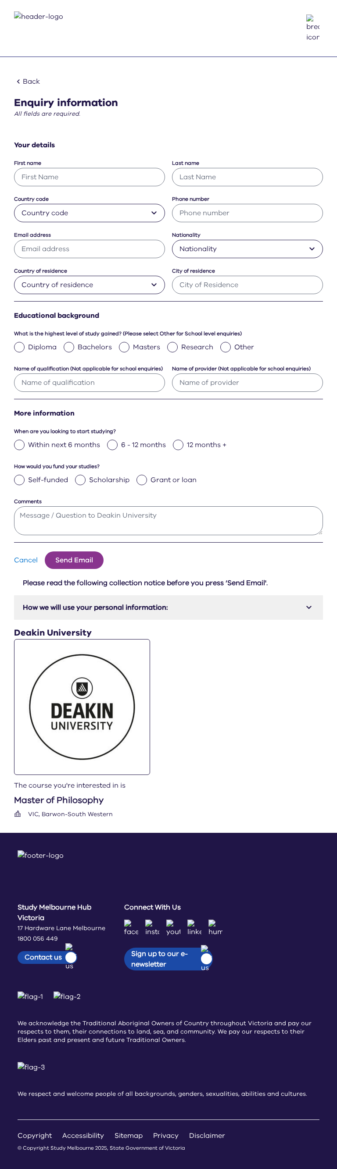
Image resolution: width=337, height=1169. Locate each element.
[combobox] (89, 213)
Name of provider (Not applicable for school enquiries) (241, 368)
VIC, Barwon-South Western (70, 814)
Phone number (190, 199)
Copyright (35, 1136)
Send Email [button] (74, 560)
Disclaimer (207, 1136)
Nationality (186, 234)
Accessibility (83, 1136)
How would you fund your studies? (57, 466)
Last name (185, 163)
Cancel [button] (26, 560)
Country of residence (40, 270)
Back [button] (31, 81)
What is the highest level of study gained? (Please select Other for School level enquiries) (128, 333)
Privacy (166, 1136)
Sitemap (129, 1136)
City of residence (193, 270)
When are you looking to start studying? (65, 431)
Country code (31, 199)
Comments (28, 501)
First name (27, 163)
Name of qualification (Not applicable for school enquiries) (88, 368)
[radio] (19, 347)
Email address (32, 234)
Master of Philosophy (59, 800)
